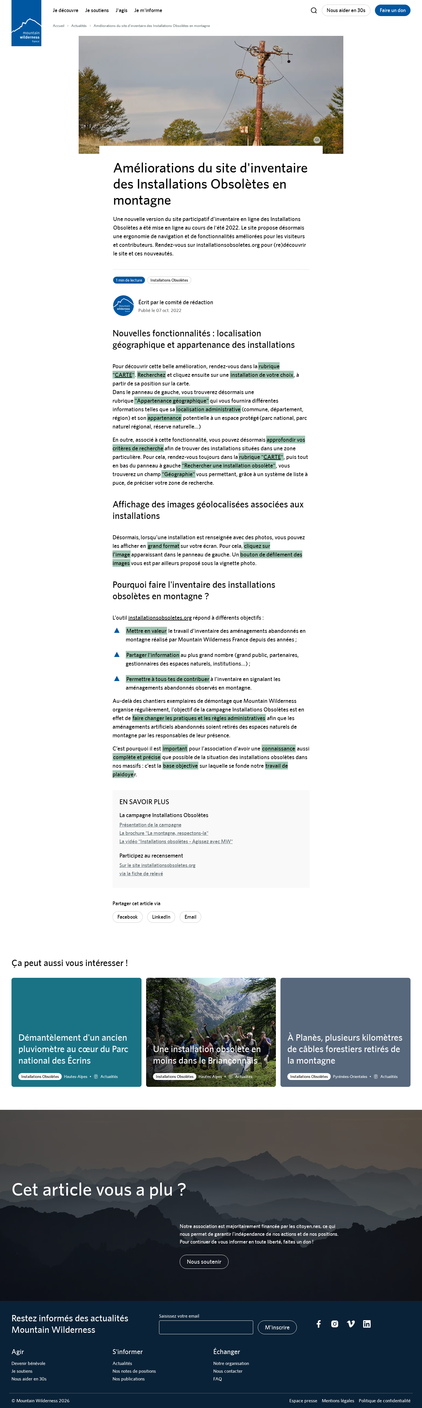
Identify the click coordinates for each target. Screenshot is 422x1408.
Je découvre (65, 10)
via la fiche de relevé (141, 873)
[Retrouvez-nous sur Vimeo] (350, 1324)
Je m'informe (148, 10)
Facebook (127, 917)
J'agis (121, 10)
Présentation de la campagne (150, 825)
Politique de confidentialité (385, 1400)
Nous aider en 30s (346, 10)
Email (190, 917)
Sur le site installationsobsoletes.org (157, 865)
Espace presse (303, 1400)
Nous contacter (228, 1371)
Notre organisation (231, 1363)
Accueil (58, 26)
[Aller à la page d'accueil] (26, 23)
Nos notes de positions (134, 1371)
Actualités (122, 1363)
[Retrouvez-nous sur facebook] (318, 1324)
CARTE (123, 374)
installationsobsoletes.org (160, 617)
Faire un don (393, 10)
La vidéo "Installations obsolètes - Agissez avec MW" (176, 841)
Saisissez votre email (179, 1316)
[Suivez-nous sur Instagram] (334, 1324)
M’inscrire (277, 1327)
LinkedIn (161, 917)
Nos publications (129, 1379)
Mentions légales (338, 1400)
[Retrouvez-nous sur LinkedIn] (366, 1324)
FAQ (217, 1379)
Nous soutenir (204, 1261)
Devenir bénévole (28, 1363)
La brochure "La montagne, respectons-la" (163, 833)
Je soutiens (97, 10)
